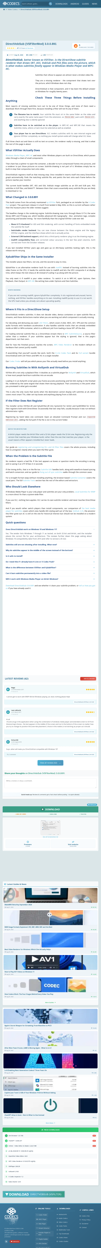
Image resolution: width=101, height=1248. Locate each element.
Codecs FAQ (86, 1216)
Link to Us (16, 1241)
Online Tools (44, 1208)
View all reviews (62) (48, 763)
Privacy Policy (86, 1220)
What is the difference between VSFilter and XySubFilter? (31, 567)
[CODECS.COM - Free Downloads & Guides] (11, 1216)
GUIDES (85, 3)
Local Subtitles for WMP (85, 492)
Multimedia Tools (64, 1230)
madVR (59, 267)
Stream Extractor (44, 1228)
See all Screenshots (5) (50, 837)
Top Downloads (64, 1234)
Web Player (42, 1224)
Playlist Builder (43, 1239)
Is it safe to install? (14, 556)
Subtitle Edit (46, 469)
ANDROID (75, 3)
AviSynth (72, 372)
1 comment (12, 754)
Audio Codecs (63, 1218)
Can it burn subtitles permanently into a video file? (28, 573)
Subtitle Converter (78, 478)
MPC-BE (31, 281)
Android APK (63, 1214)
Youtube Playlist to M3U (44, 1234)
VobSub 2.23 (78, 511)
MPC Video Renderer (63, 345)
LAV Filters (43, 323)
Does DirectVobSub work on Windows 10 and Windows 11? (31, 529)
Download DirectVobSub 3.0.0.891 (20, 585)
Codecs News (63, 1237)
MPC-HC (29, 155)
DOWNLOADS (61, 3)
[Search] (50, 4)
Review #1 (15, 691)
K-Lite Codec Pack (63, 353)
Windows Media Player (15, 155)
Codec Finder (15, 361)
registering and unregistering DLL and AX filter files (40, 447)
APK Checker (43, 1243)
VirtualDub (84, 372)
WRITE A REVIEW (89, 679)
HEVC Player (42, 1219)
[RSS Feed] (6, 1241)
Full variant (84, 353)
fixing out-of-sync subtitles (51, 472)
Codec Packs (63, 1226)
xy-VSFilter (51, 202)
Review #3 (15, 744)
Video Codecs (63, 1222)
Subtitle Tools (29, 480)
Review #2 (15, 714)
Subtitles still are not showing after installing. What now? (31, 544)
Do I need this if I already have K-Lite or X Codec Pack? (30, 562)
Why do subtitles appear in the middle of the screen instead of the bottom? (39, 550)
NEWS (94, 3)
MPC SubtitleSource (73, 334)
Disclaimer (85, 1224)
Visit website (73, 844)
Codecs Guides (63, 1241)
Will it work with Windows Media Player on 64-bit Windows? (32, 579)
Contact (84, 1227)
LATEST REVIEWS (14, 678)
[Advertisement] (50, 26)
